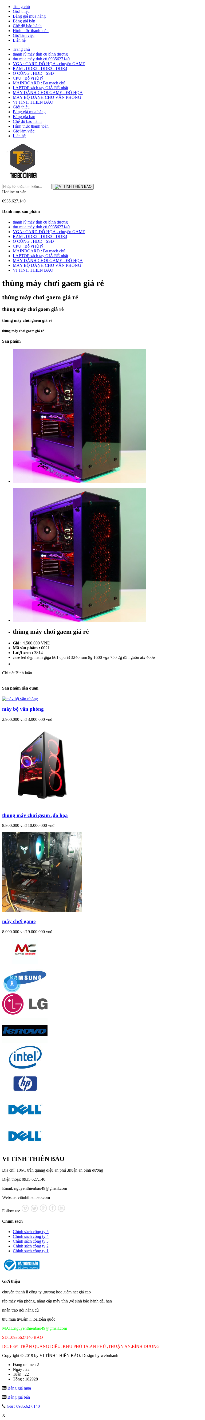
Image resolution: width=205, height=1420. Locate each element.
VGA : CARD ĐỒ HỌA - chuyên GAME (49, 63)
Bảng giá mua (19, 1388)
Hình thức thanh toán (31, 30)
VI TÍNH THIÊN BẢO (33, 102)
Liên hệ (19, 40)
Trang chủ (21, 6)
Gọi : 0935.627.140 (23, 1406)
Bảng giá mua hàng (29, 16)
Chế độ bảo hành (27, 26)
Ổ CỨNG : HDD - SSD (33, 73)
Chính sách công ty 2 (31, 1246)
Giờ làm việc (23, 35)
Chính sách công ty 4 (31, 1236)
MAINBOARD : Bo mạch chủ (39, 83)
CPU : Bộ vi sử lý (28, 78)
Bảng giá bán (24, 21)
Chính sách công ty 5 (31, 1231)
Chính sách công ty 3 (31, 1241)
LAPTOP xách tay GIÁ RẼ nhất (40, 87)
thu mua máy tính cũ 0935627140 (41, 59)
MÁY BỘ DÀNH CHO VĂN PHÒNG (47, 97)
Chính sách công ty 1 (31, 1251)
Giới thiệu (21, 11)
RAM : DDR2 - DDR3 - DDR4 (40, 68)
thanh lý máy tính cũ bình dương (40, 54)
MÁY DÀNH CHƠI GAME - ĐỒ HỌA (48, 92)
